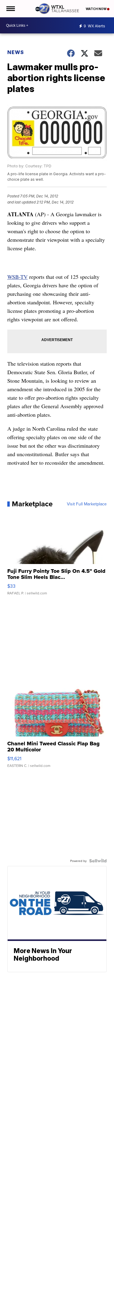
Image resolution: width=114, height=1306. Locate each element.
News (15, 52)
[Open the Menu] (10, 9)
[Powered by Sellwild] (98, 861)
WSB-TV (17, 276)
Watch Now (96, 9)
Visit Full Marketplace (87, 504)
